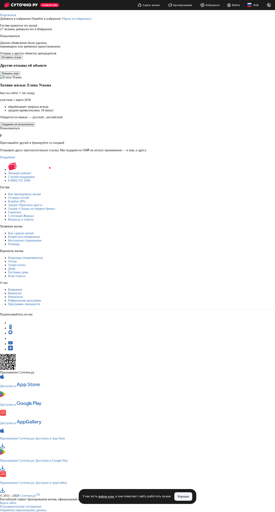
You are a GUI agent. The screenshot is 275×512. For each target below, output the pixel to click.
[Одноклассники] (10, 328)
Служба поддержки (21, 176)
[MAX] (10, 333)
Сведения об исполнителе (18, 124)
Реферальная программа (24, 300)
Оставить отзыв (11, 57)
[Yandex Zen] (10, 349)
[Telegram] (10, 322)
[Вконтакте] (10, 338)
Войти (236, 5)
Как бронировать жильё (24, 194)
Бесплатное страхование (24, 240)
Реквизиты (15, 296)
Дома (11, 268)
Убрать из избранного (77, 18)
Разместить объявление (24, 236)
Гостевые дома (18, 272)
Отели (12, 261)
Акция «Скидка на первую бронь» (31, 208)
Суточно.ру (30, 495)
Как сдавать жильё (21, 233)
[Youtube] (10, 343)
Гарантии (14, 212)
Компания (15, 289)
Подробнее (7, 157)
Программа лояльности (24, 304)
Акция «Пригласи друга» (25, 205)
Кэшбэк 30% (16, 201)
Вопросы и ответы (21, 219)
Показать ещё (10, 73)
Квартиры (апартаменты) (25, 257)
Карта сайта (8, 503)
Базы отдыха (16, 276)
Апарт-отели (17, 265)
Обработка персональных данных (23, 510)
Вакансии (15, 293)
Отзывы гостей (18, 197)
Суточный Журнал (21, 216)
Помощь (14, 244)
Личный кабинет (19, 173)
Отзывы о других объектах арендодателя (28, 53)
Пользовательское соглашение (20, 506)
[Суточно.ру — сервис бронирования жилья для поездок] (21, 5)
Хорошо (183, 496)
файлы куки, (106, 496)
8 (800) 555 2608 (19, 180)
